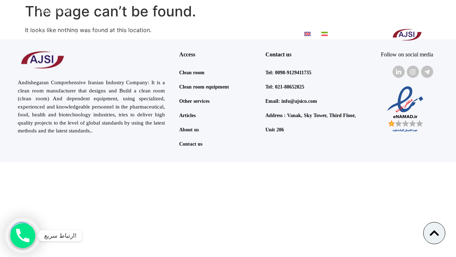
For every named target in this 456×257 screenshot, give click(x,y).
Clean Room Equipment (124, 33)
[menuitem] (307, 34)
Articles (211, 33)
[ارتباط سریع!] (22, 235)
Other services (176, 33)
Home (43, 33)
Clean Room (74, 33)
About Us (240, 33)
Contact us (282, 33)
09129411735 (54, 11)
